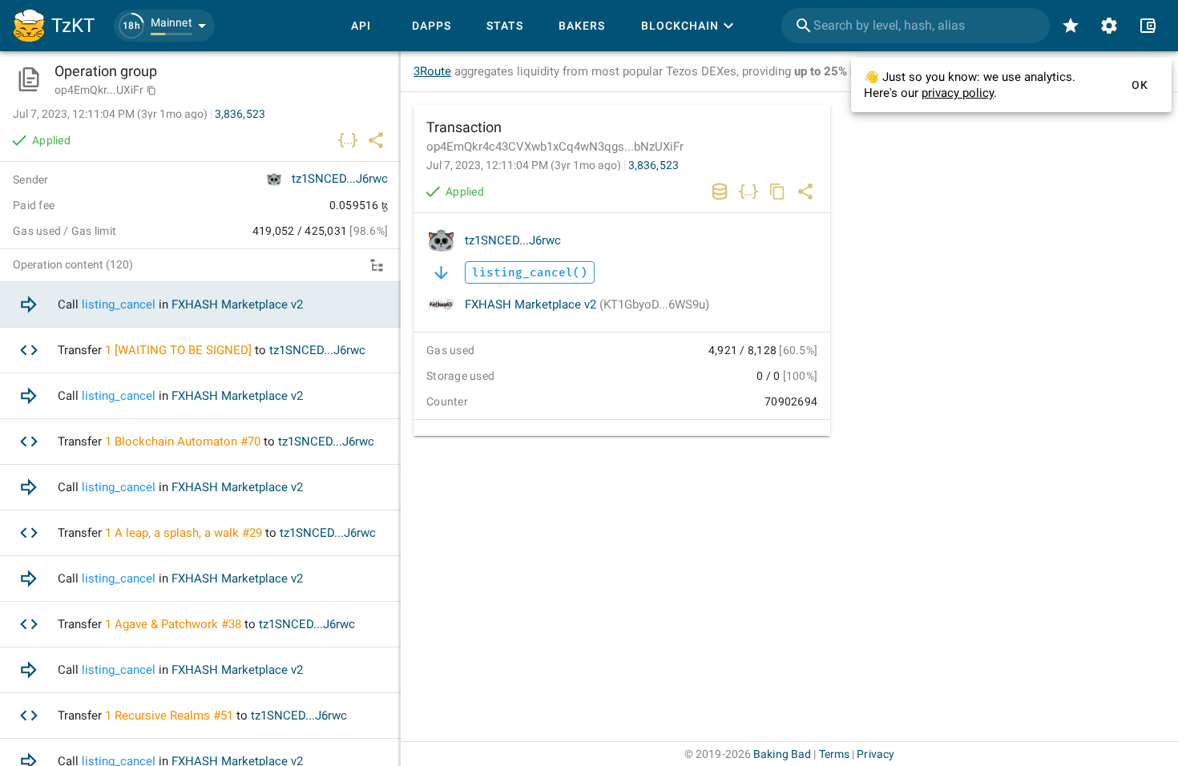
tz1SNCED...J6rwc (513, 240)
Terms (834, 754)
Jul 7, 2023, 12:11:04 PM (523, 165)
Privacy (875, 754)
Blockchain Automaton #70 (187, 441)
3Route (432, 71)
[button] (164, 26)
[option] (200, 305)
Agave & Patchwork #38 (178, 624)
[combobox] (915, 25)
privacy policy (958, 93)
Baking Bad (782, 754)
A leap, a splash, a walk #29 (188, 533)
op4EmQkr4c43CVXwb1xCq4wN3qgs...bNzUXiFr (555, 146)
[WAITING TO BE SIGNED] (183, 350)
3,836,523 (653, 165)
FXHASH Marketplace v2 (587, 304)
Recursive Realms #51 (174, 715)
